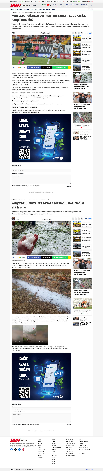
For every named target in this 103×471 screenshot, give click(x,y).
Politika (40, 455)
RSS (13, 469)
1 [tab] (81, 127)
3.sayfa (40, 443)
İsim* (13, 168)
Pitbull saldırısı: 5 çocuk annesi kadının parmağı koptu (82, 124)
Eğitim (53, 441)
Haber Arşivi (82, 445)
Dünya (53, 439)
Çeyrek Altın (85, 4)
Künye (80, 439)
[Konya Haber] (82, 77)
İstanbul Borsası (70, 445)
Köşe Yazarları (69, 439)
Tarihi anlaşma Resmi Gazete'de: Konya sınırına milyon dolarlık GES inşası (86, 67)
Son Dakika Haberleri (84, 449)
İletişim (81, 443)
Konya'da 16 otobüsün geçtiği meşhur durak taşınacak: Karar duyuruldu (86, 46)
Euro (61, 4)
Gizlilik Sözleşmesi (84, 441)
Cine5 (80, 451)
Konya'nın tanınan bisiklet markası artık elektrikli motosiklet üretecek (86, 60)
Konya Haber (18, 9)
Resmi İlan (42, 9)
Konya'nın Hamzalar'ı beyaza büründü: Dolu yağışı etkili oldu (81, 87)
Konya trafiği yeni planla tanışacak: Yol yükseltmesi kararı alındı (86, 53)
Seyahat (54, 449)
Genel (53, 459)
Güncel (12, 9)
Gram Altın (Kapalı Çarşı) (73, 4)
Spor (39, 447)
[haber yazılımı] (89, 469)
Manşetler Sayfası (70, 443)
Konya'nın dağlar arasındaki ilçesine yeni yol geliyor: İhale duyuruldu (86, 38)
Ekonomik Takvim (70, 453)
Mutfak (54, 457)
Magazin (54, 445)
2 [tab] (83, 127)
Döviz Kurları (69, 447)
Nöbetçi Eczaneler (70, 455)
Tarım (53, 9)
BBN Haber (15, 12)
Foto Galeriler (69, 441)
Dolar (54, 4)
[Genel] (82, 283)
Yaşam (36, 9)
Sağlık (53, 451)
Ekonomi (48, 9)
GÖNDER (68, 186)
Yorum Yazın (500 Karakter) (18, 173)
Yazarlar (54, 443)
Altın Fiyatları (69, 449)
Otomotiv (54, 455)
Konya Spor (26, 9)
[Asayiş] (82, 97)
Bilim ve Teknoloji (56, 447)
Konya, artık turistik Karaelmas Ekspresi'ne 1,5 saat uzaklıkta (81, 293)
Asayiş (31, 9)
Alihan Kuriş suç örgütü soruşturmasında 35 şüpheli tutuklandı (82, 107)
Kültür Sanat (41, 453)
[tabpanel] (82, 120)
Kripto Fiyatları (69, 451)
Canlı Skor (82, 453)
